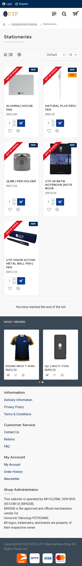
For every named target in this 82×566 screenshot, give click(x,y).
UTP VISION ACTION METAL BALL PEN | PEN (20, 263)
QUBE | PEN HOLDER (21, 181)
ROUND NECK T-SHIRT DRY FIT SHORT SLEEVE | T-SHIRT (21, 366)
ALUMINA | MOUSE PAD (19, 107)
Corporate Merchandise (24, 24)
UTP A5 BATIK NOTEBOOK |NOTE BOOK (58, 184)
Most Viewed (14, 322)
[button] (39, 382)
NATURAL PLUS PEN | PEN (60, 107)
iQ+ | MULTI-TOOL (57, 366)
